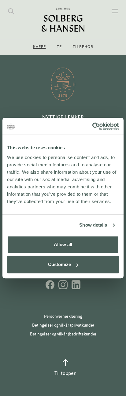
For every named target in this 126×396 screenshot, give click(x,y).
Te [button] (59, 46)
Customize (59, 264)
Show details (93, 225)
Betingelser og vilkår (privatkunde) (63, 325)
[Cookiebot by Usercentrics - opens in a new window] (92, 126)
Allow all (63, 244)
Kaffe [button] (39, 46)
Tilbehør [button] (83, 46)
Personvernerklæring (63, 316)
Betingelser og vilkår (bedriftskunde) (63, 333)
